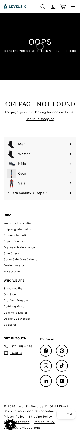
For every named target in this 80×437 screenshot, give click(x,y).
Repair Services (15, 241)
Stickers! (10, 324)
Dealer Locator (14, 265)
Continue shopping (40, 119)
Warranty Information (18, 223)
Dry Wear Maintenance (19, 247)
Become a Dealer (15, 312)
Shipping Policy (40, 416)
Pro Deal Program (16, 300)
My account (12, 271)
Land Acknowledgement (22, 427)
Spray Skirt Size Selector (21, 259)
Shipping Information (18, 229)
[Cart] (63, 6)
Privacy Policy (14, 416)
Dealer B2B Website (17, 318)
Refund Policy (44, 422)
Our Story (10, 294)
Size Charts (12, 253)
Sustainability (13, 288)
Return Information (16, 235)
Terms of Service (16, 422)
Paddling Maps (14, 306)
